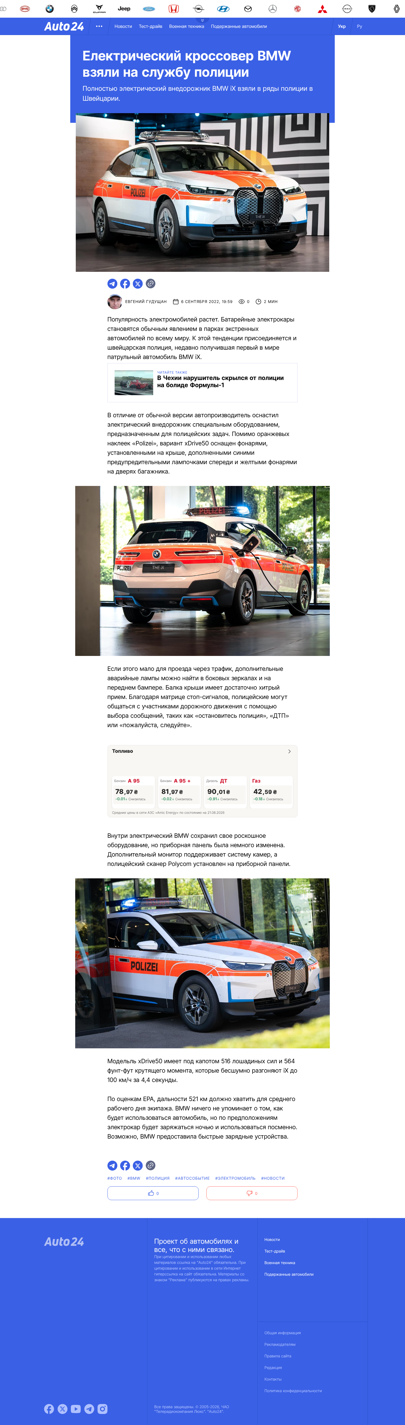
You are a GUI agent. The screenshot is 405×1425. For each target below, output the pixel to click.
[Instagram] (102, 1409)
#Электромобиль (235, 1178)
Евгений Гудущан (146, 301)
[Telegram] (89, 1409)
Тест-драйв (150, 26)
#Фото (114, 1178)
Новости (123, 26)
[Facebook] (49, 1409)
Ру (359, 26)
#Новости (273, 1178)
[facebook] (125, 284)
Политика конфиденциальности (293, 1391)
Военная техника (186, 26)
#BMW (134, 1178)
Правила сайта (277, 1356)
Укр (342, 26)
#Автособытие (192, 1178)
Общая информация (282, 1333)
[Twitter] (63, 1409)
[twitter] (138, 284)
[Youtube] (76, 1409)
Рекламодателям (280, 1344)
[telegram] (112, 284)
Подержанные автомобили (239, 26)
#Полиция (158, 1178)
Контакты (273, 1379)
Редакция (273, 1367)
